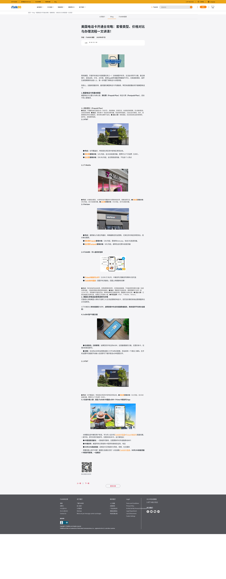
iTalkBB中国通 (90, 280)
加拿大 (62, 506)
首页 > (30, 12)
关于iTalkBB (14, 1)
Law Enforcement (131, 513)
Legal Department (131, 511)
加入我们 (79, 506)
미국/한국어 (63, 508)
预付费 (87, 154)
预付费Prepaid (90, 241)
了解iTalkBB (80, 503)
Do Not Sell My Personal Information (136, 508)
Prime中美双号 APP (92, 277)
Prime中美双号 (131, 434)
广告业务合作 (113, 508)
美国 (61, 503)
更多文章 (113, 486)
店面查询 (112, 506)
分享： (86, 43)
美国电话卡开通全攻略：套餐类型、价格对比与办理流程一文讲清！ (54, 12)
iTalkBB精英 (38, 1)
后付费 (87, 157)
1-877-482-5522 (190, 1)
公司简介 (102, 17)
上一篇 (79, 483)
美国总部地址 (113, 511)
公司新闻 (79, 508)
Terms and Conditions (132, 503)
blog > (34, 12)
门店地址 (202, 1)
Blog (55, 1)
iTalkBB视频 (123, 17)
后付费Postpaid (91, 244)
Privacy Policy (130, 506)
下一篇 (87, 483)
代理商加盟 (47, 1)
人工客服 (112, 503)
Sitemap (79, 511)
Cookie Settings (130, 516)
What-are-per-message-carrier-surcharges (89, 513)
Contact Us (63, 513)
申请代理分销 (113, 513)
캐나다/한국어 (64, 511)
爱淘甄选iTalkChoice (26, 1)
